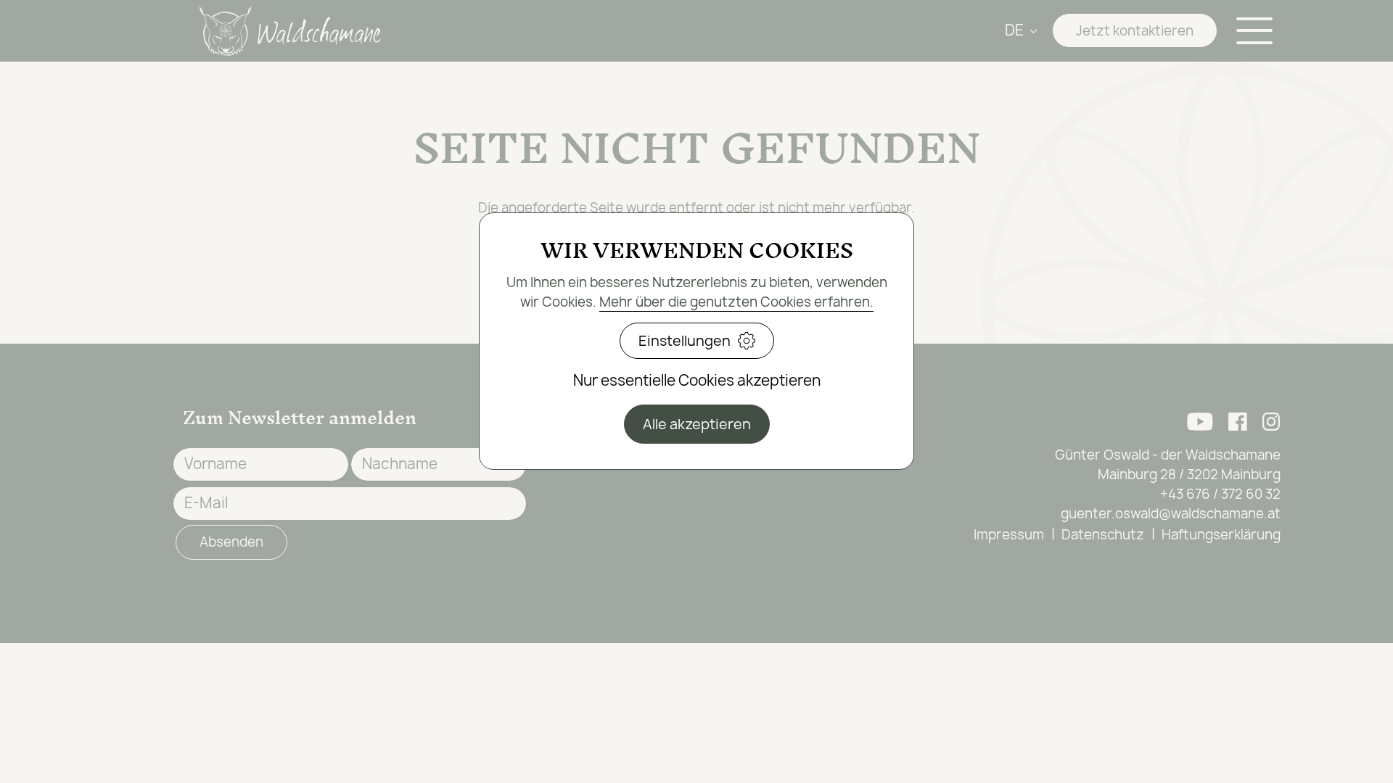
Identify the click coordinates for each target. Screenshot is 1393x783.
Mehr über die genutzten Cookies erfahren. (736, 302)
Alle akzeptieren (697, 424)
